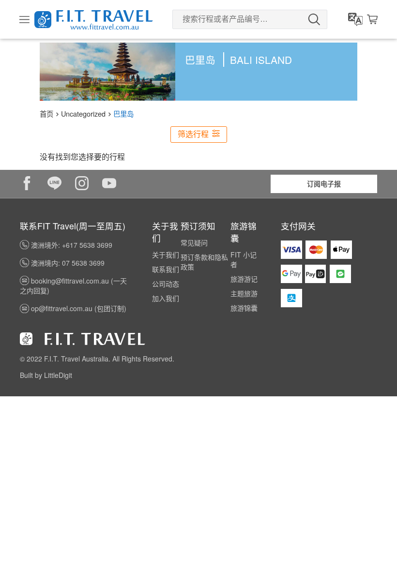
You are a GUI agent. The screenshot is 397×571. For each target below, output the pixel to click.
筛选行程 (194, 134)
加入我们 (165, 298)
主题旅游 (244, 293)
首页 (46, 113)
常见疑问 (194, 242)
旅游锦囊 (244, 308)
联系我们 (165, 269)
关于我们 (165, 254)
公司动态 (165, 283)
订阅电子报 (324, 183)
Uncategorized (83, 113)
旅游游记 (244, 279)
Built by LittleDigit (46, 375)
